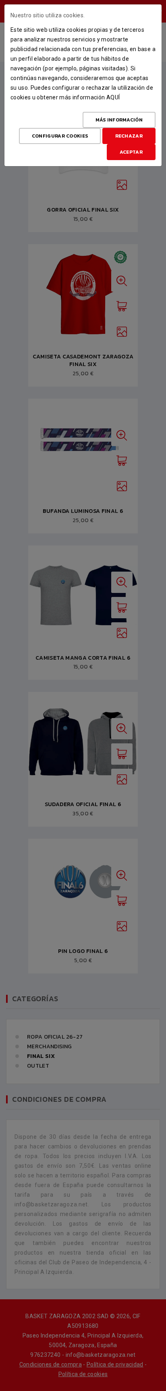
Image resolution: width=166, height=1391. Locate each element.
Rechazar (129, 136)
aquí (113, 97)
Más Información (119, 119)
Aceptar (131, 152)
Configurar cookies (60, 136)
